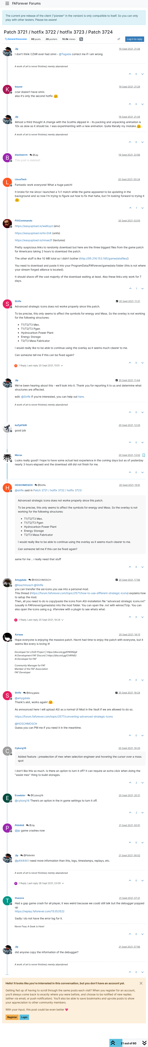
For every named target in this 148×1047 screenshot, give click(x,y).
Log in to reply (134, 39)
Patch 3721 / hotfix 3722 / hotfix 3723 (57, 490)
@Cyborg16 (36, 795)
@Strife (41, 485)
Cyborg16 (20, 748)
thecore (19, 898)
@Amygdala (32, 692)
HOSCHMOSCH (24, 485)
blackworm (21, 154)
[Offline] (9, 51)
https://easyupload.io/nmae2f (33, 240)
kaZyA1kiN (21, 425)
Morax (18, 455)
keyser (19, 86)
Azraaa (19, 634)
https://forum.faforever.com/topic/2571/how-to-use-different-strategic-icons (79, 593)
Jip (16, 48)
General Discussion (17, 39)
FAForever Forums (26, 3)
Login (24, 1017)
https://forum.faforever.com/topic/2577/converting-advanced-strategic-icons (64, 716)
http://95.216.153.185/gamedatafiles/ (104, 258)
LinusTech (21, 179)
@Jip (35, 155)
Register (12, 1017)
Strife (18, 301)
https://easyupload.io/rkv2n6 (33, 233)
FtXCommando (23, 220)
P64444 (19, 825)
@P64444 (29, 855)
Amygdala (20, 579)
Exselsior (20, 795)
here (81, 396)
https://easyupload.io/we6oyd (34, 226)
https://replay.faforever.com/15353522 (39, 911)
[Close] (141, 983)
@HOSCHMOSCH (41, 579)
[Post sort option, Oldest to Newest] (119, 39)
